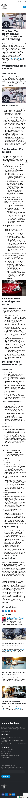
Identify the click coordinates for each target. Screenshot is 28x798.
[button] (24, 7)
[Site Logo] (4, 6)
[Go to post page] (14, 634)
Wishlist (9, 751)
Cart (2, 753)
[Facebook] (16, 1)
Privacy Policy (8, 753)
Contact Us (10, 749)
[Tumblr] (25, 1)
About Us (3, 749)
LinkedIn (9, 611)
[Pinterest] (21, 1)
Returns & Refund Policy (14, 755)
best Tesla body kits (16, 58)
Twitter (6, 611)
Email (15, 611)
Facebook (3, 611)
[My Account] (21, 7)
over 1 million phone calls (13, 649)
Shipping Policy (4, 755)
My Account (3, 751)
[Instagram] (23, 1)
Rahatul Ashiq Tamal (15, 618)
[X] (19, 1)
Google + (12, 611)
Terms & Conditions (5, 757)
